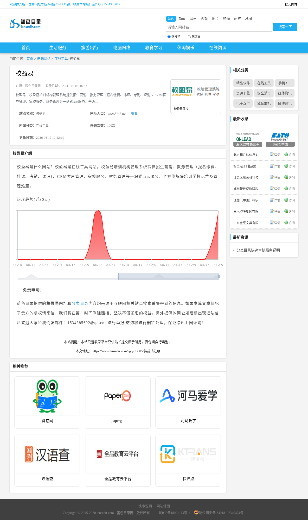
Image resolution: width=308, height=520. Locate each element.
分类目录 (80, 303)
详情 (277, 155)
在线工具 (61, 59)
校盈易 (25, 73)
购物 (226, 19)
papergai (117, 421)
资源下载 (243, 93)
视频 (204, 19)
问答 (237, 19)
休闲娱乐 (185, 47)
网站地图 (163, 506)
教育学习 (153, 47)
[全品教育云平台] (118, 438)
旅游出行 (89, 47)
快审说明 (145, 506)
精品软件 (243, 83)
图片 (215, 19)
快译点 (188, 479)
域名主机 (264, 103)
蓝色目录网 (33, 86)
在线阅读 (217, 47)
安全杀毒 (264, 93)
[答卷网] (47, 380)
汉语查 (47, 479)
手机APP (284, 83)
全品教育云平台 (117, 479)
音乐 (193, 19)
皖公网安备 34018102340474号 (221, 513)
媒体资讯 (285, 93)
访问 (292, 155)
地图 (248, 19)
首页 (25, 47)
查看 (134, 113)
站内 (171, 19)
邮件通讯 (285, 103)
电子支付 (243, 103)
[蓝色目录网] (25, 19)
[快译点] (188, 438)
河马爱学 (188, 421)
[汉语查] (47, 438)
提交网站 (291, 4)
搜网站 (176, 36)
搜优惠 (196, 36)
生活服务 (57, 47)
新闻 (182, 19)
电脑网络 (121, 47)
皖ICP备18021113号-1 (174, 513)
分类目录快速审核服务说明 (258, 250)
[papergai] (118, 380)
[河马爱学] (188, 380)
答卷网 (47, 421)
